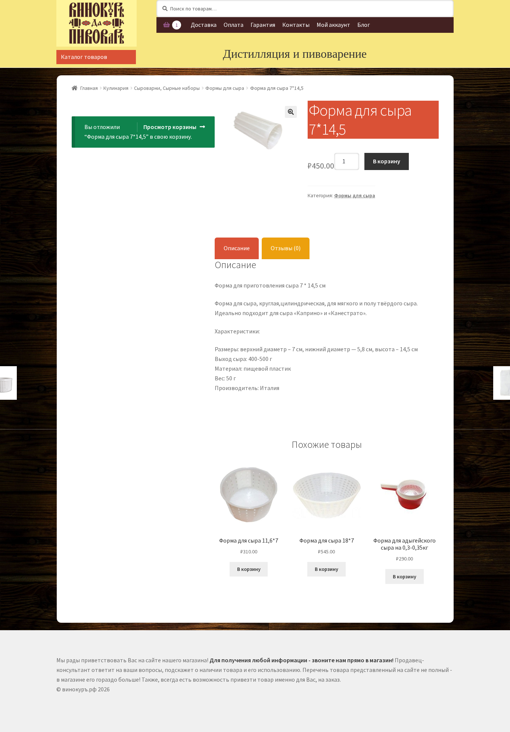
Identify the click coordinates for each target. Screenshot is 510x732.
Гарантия (263, 24)
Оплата (233, 24)
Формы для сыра (224, 88)
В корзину (386, 161)
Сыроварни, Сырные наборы (167, 88)
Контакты (296, 24)
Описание (237, 248)
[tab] (237, 249)
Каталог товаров (84, 56)
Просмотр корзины (169, 127)
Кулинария (115, 88)
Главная (89, 88)
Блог (363, 24)
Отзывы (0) (286, 248)
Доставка (204, 24)
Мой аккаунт (333, 24)
